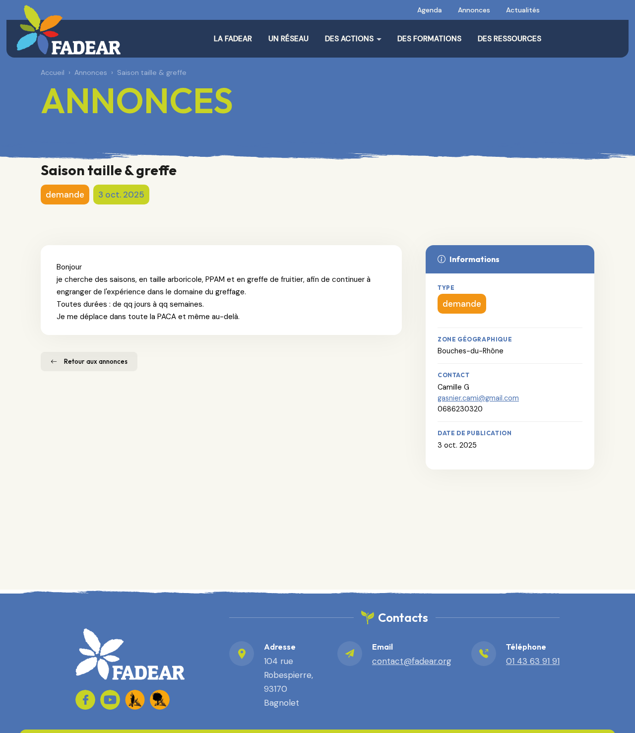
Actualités (523, 9)
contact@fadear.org (411, 661)
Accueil (52, 72)
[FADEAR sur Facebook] (85, 700)
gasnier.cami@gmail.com (478, 398)
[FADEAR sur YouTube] (110, 700)
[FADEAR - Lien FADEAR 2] (160, 700)
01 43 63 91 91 (533, 661)
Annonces (474, 9)
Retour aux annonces (95, 361)
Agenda (429, 9)
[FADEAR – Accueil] (68, 30)
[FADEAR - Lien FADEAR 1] (135, 700)
